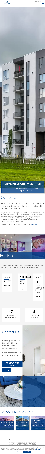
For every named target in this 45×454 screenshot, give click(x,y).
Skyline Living (34, 224)
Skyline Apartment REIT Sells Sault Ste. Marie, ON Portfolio (21, 424)
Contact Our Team (12, 364)
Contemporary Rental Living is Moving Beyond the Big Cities (7, 424)
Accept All (27, 451)
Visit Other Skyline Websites (38, 1)
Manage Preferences (18, 451)
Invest (6, 370)
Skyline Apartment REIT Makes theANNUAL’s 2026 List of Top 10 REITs (37, 423)
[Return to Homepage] (7, 3)
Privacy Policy (37, 449)
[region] (22, 449)
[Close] (43, 447)
